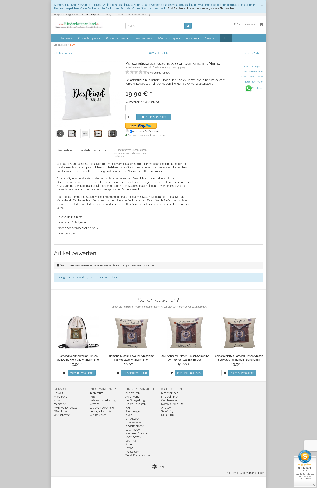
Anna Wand (132, 396)
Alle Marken (132, 393)
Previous (60, 133)
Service (60, 389)
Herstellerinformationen (94, 150)
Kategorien (171, 389)
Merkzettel (60, 404)
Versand (95, 404)
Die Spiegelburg (135, 400)
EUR (236, 24)
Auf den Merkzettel (253, 71)
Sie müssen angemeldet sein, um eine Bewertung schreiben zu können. (108, 265)
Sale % (210, 38)
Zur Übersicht (160, 53)
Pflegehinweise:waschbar (72, 227)
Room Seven (133, 437)
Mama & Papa (168, 38)
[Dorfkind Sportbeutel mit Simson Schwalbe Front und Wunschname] (78, 332)
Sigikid (129, 444)
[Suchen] (188, 26)
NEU (226, 38)
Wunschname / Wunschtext (142, 101)
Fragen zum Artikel (253, 82)
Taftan (129, 448)
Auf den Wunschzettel (251, 76)
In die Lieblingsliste (253, 66)
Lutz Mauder (133, 429)
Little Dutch (132, 418)
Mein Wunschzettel (65, 407)
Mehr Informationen (81, 372)
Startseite (65, 38)
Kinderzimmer (116, 38)
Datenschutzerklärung (103, 400)
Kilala (128, 415)
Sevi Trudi (131, 440)
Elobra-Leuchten (135, 404)
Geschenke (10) (170, 400)
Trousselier (132, 451)
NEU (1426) (167, 415)
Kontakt (58, 393)
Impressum (96, 393)
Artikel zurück (64, 53)
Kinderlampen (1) (171, 393)
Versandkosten (255, 472)
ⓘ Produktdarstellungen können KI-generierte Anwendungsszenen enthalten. (132, 153)
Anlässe (192, 38)
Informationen (103, 389)
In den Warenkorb (155, 116)
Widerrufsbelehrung (102, 407)
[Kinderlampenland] (78, 25)
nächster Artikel (252, 53)
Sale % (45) (167, 411)
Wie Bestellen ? (99, 415)
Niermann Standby (136, 433)
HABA (128, 407)
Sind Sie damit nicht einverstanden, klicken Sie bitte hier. (201, 8)
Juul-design (132, 411)
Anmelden (250, 24)
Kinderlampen (88, 38)
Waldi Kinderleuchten (138, 455)
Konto (57, 400)
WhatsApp (257, 88)
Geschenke (142, 38)
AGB (92, 396)
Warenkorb (60, 396)
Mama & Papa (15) (172, 404)
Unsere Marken (139, 389)
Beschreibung (65, 150)
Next (113, 133)
